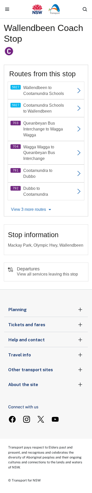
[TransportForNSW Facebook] (12, 419)
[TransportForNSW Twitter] (41, 419)
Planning (17, 309)
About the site (23, 384)
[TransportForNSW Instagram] (26, 419)
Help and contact (26, 339)
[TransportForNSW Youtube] (55, 419)
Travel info (19, 354)
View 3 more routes (28, 209)
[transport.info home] (46, 9)
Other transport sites (30, 369)
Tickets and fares (26, 324)
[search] (85, 9)
